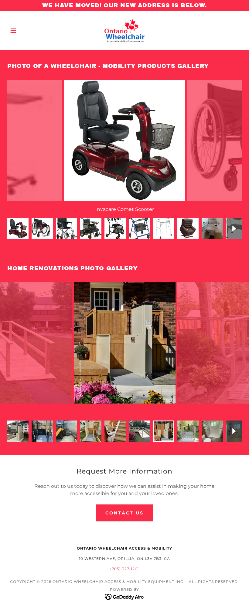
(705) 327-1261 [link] (124, 569)
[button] (25, 31)
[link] (124, 30)
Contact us (124, 513)
